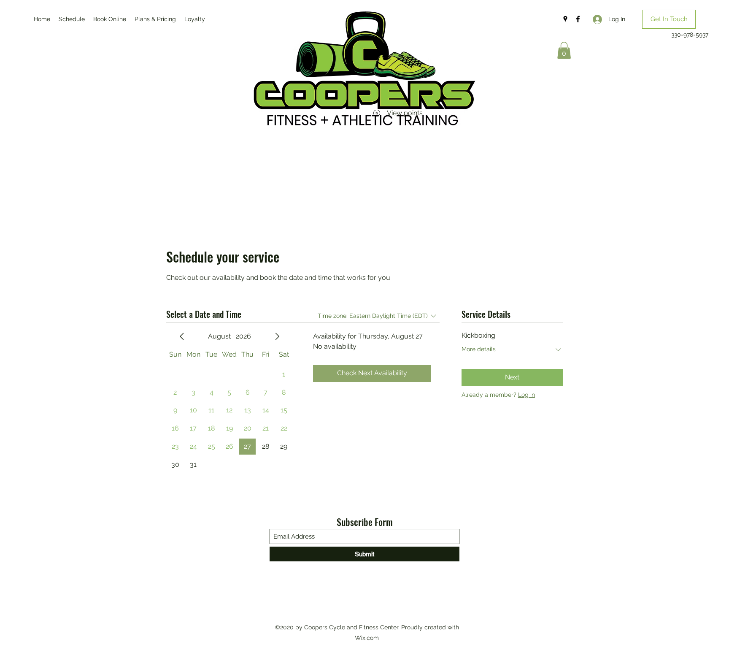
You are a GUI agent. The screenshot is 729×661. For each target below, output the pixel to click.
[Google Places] (565, 19)
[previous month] (182, 336)
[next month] (277, 336)
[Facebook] (578, 19)
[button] (669, 19)
